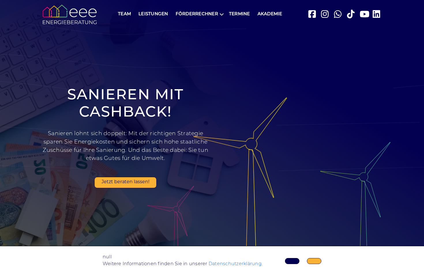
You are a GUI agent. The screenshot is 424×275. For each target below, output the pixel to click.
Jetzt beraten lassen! (125, 182)
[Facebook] (312, 14)
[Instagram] (325, 14)
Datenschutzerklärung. (235, 264)
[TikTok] (351, 14)
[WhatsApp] (338, 14)
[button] (199, 14)
